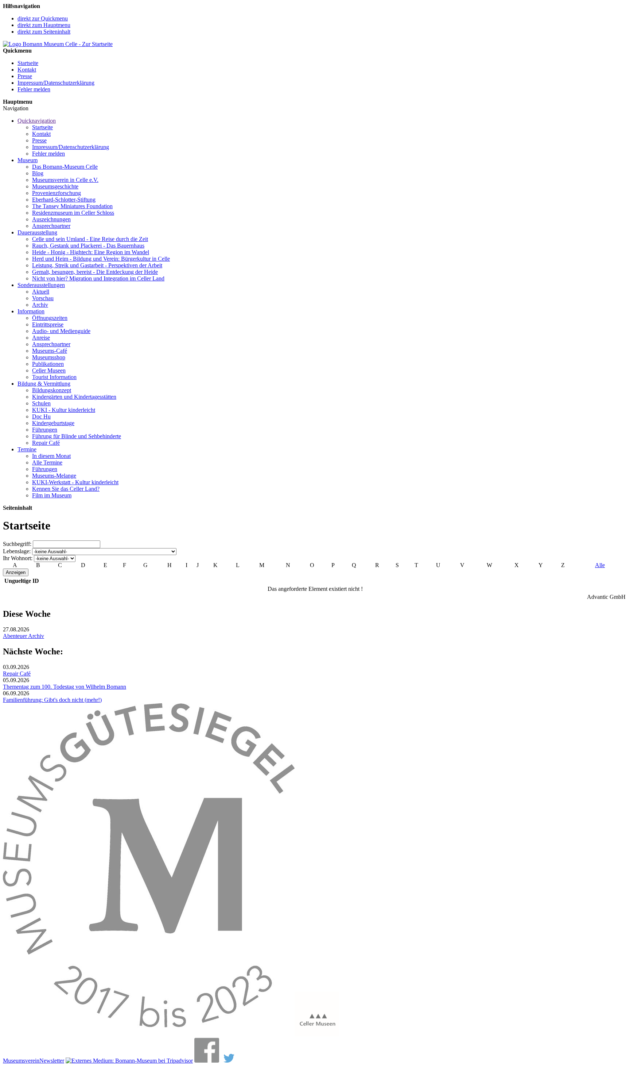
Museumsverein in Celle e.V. (65, 180)
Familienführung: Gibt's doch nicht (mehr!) (52, 700)
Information (31, 311)
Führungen (44, 430)
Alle (600, 565)
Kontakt (27, 69)
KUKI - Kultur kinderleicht (63, 410)
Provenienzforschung (56, 193)
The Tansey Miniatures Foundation (72, 206)
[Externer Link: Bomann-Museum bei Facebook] (206, 1061)
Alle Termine (47, 462)
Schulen (41, 403)
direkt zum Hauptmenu (44, 25)
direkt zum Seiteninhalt (44, 31)
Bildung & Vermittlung (44, 383)
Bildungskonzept (51, 390)
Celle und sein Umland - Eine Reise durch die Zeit (90, 239)
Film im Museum (51, 495)
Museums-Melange (54, 476)
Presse (25, 76)
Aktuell (40, 291)
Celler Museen (49, 370)
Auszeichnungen (51, 219)
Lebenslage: (17, 551)
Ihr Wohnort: (17, 558)
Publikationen (48, 364)
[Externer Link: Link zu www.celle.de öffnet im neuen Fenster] (317, 1034)
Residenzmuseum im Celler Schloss (73, 213)
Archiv (40, 305)
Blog (37, 173)
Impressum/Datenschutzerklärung (56, 83)
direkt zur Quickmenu (43, 18)
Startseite (28, 63)
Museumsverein (21, 1061)
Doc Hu (41, 416)
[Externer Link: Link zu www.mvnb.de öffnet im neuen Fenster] (149, 1034)
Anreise (41, 337)
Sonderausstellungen (41, 285)
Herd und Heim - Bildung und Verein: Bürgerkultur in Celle (101, 259)
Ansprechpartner (51, 226)
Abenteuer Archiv (23, 636)
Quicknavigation (37, 121)
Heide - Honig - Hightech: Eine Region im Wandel (90, 252)
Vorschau (43, 298)
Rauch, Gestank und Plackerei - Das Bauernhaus (88, 245)
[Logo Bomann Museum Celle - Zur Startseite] (58, 44)
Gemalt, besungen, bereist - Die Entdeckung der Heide (95, 272)
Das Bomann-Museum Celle (65, 167)
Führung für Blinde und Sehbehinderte (76, 436)
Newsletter (51, 1061)
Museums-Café (49, 351)
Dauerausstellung (37, 232)
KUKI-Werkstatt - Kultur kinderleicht (75, 482)
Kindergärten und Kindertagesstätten (74, 397)
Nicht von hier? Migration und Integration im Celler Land (98, 278)
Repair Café (46, 443)
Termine (27, 449)
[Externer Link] (129, 1061)
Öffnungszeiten (49, 318)
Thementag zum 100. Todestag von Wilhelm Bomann (64, 687)
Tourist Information (54, 377)
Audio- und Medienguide (61, 331)
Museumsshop (48, 357)
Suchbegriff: (17, 544)
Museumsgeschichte (55, 186)
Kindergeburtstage (53, 423)
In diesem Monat (51, 456)
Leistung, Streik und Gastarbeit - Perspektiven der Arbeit (97, 265)
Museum (28, 160)
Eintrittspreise (47, 324)
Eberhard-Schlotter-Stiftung (64, 199)
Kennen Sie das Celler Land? (66, 489)
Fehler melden (34, 89)
